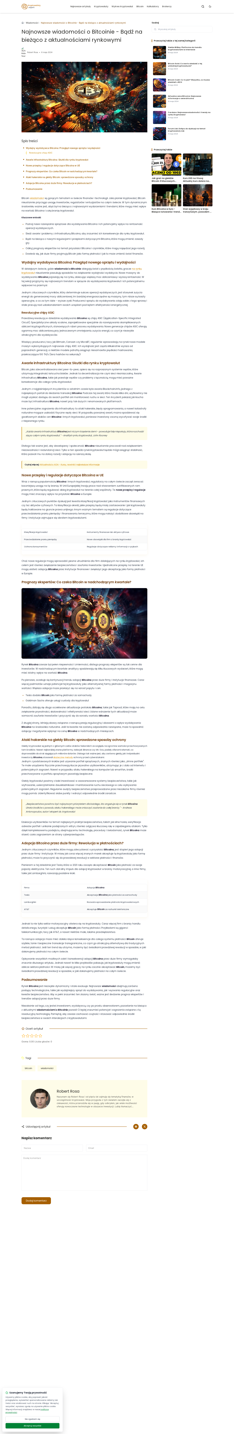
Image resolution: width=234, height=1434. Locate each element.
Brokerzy (167, 6)
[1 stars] (23, 1036)
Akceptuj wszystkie (32, 1425)
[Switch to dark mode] (210, 6)
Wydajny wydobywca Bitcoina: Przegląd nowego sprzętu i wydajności (63, 148)
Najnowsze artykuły (80, 6)
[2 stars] (28, 1036)
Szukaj (155, 22)
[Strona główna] (23, 23)
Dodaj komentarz (36, 1200)
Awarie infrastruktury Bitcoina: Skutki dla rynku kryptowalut (57, 159)
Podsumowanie (34, 189)
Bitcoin (140, 6)
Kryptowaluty (101, 6)
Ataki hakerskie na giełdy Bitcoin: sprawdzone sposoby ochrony (59, 177)
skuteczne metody (63, 757)
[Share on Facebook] (136, 1126)
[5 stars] (40, 1036)
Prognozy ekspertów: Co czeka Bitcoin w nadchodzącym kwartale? (61, 171)
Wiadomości (32, 22)
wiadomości (37, 198)
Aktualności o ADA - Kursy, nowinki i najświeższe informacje (70, 464)
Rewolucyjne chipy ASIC (40, 152)
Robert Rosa (32, 52)
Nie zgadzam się (32, 1419)
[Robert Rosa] (24, 52)
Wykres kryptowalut (122, 6)
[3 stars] (32, 1036)
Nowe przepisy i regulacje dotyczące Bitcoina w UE (53, 165)
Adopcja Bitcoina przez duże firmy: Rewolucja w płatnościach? (59, 183)
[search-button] (202, 6)
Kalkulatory (153, 6)
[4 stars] (36, 1036)
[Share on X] (144, 1126)
